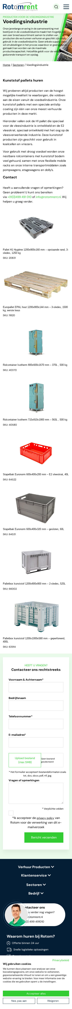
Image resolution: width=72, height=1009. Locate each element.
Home (6, 65)
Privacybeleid (60, 960)
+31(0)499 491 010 (19, 197)
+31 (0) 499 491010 (32, 921)
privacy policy (45, 818)
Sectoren (18, 65)
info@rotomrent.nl (48, 197)
